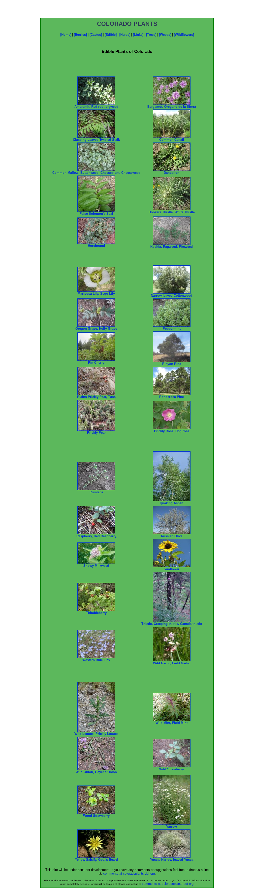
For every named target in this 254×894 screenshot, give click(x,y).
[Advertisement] (127, 10)
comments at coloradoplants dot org (129, 873)
